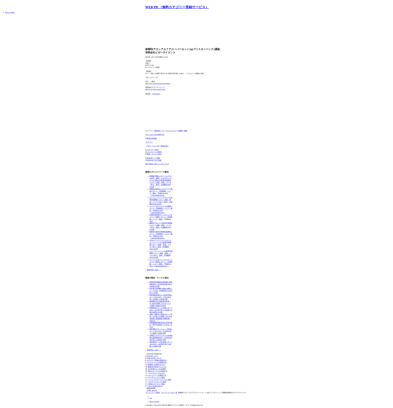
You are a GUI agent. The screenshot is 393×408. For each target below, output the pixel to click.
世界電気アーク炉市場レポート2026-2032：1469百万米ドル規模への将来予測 (160, 344)
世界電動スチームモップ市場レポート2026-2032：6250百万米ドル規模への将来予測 (160, 331)
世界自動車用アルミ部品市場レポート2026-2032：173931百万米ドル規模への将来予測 (160, 297)
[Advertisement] (183, 31)
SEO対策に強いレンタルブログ (157, 164)
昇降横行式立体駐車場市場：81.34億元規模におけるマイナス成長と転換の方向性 (160, 304)
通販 (185, 131)
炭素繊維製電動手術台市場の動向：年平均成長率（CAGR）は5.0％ (160, 325)
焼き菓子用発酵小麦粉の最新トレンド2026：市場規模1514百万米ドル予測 (160, 291)
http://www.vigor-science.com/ (155, 89)
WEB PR (154, 358)
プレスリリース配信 (152, 392)
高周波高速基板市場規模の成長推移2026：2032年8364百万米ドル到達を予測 (160, 284)
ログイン (149, 142)
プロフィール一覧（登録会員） (157, 146)
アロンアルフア (171, 131)
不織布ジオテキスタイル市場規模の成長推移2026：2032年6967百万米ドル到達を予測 (160, 338)
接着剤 (180, 131)
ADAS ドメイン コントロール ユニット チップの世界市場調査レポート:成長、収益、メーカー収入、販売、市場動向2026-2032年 (160, 244)
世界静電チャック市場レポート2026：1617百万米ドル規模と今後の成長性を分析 (160, 310)
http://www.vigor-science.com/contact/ (157, 83)
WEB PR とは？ (152, 356)
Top (150, 398)
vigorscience (156, 94)
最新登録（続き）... (154, 270)
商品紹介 (157, 131)
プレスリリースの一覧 (169, 392)
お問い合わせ (152, 390)
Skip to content (10, 12)
